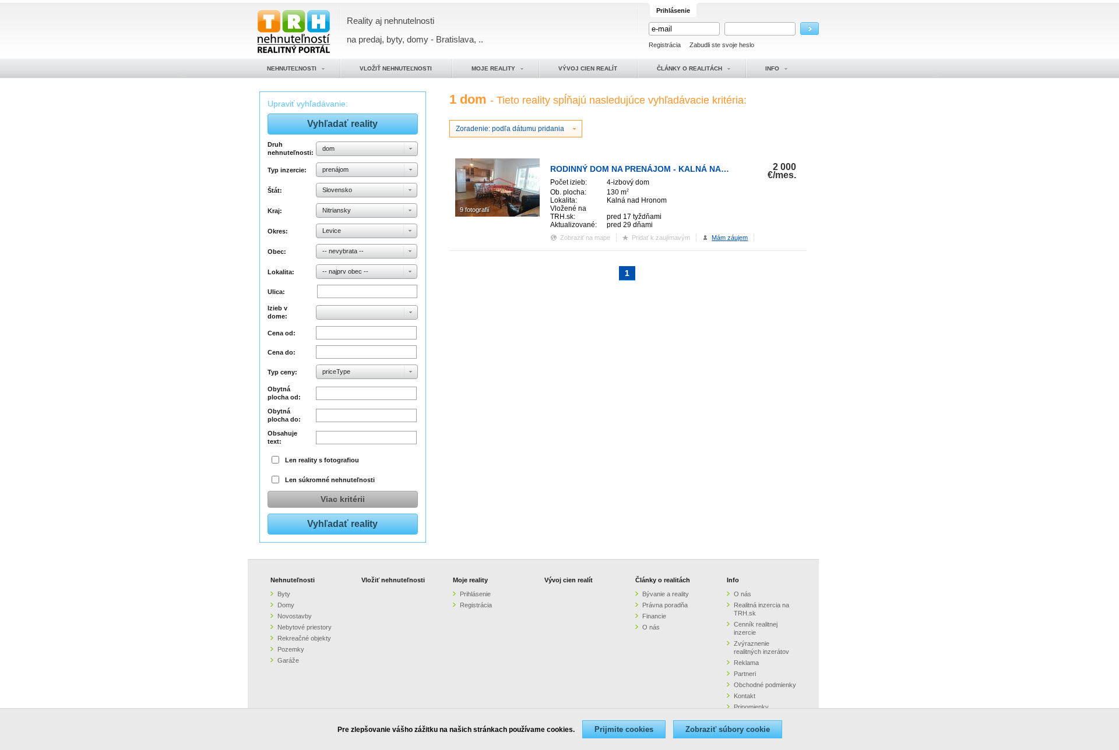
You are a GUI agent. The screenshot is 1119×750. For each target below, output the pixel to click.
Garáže (288, 660)
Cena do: (281, 352)
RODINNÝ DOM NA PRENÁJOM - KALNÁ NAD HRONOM (658, 169)
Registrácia (665, 44)
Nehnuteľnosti (292, 579)
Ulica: (276, 291)
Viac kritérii (343, 499)
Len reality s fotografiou (322, 460)
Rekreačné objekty (304, 638)
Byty (283, 593)
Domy (285, 605)
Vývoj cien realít (568, 579)
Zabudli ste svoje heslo (721, 44)
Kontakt (744, 695)
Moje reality (470, 579)
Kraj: (275, 210)
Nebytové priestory (304, 627)
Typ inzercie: (287, 170)
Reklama (746, 662)
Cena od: (281, 333)
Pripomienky (751, 706)
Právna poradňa (665, 605)
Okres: (278, 231)
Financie (654, 616)
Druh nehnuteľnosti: (290, 148)
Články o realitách (662, 579)
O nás (651, 627)
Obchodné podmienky (765, 684)
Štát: (275, 190)
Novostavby (294, 616)
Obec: (277, 251)
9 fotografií (475, 209)
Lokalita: (281, 271)
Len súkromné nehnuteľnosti (330, 479)
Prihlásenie (475, 593)
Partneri (745, 673)
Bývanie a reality (665, 593)
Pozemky (290, 649)
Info (733, 579)
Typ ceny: (282, 372)
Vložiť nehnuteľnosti (393, 579)
